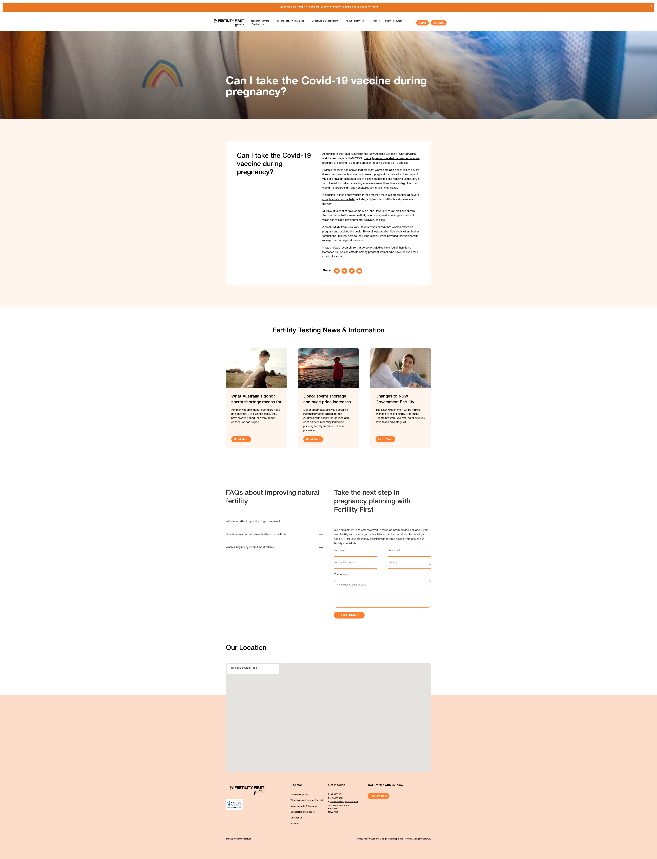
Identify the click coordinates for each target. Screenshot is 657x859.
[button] (337, 271)
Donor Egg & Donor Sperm (325, 21)
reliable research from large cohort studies (357, 248)
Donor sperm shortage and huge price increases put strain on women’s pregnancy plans (327, 400)
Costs (376, 21)
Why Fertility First (299, 795)
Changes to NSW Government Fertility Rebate (395, 400)
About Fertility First (355, 21)
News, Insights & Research (304, 806)
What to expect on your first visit (307, 800)
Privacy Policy (363, 839)
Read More (241, 439)
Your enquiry (341, 574)
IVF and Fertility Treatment (290, 21)
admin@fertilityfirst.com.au (344, 802)
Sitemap (295, 824)
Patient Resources (393, 21)
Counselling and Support (303, 812)
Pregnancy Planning (259, 21)
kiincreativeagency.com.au (418, 839)
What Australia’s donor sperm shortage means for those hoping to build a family (256, 400)
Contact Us (258, 24)
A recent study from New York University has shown (354, 227)
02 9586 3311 (337, 794)
